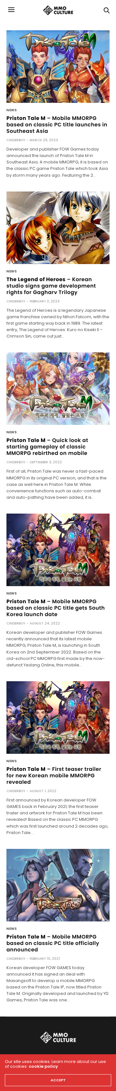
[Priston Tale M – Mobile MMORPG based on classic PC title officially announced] (58, 885)
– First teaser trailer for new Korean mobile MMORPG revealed (53, 775)
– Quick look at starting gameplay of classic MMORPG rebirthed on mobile (47, 447)
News (11, 110)
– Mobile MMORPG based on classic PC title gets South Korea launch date (55, 608)
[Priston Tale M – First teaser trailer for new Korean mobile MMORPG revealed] (58, 717)
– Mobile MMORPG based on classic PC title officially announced (52, 943)
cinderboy (15, 140)
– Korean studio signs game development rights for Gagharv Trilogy (51, 286)
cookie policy (43, 1066)
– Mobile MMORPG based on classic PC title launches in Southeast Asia (56, 124)
